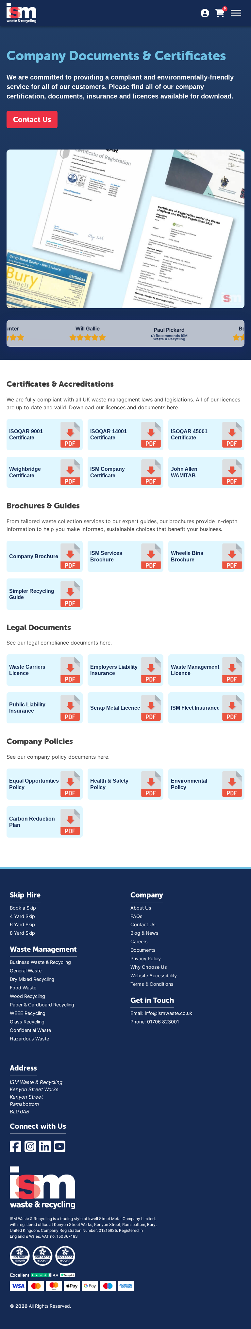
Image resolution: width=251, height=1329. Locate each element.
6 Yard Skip (22, 925)
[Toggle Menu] (236, 13)
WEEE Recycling (27, 1013)
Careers (139, 942)
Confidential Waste (30, 1030)
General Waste (26, 971)
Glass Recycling (27, 1022)
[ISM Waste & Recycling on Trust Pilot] (125, 1275)
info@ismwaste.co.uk (168, 1013)
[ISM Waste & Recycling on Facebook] (17, 1147)
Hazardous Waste (29, 1039)
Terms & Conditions (152, 984)
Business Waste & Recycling (40, 962)
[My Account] (205, 13)
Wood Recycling (27, 996)
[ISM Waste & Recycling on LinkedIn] (46, 1147)
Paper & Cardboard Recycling (42, 1005)
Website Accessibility (153, 976)
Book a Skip (23, 908)
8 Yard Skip (22, 933)
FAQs (136, 916)
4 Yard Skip (22, 916)
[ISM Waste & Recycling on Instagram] (32, 1147)
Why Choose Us (148, 967)
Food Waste (23, 988)
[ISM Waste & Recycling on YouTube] (61, 1147)
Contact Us (32, 119)
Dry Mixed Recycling (32, 979)
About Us (140, 908)
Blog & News (144, 933)
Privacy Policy (145, 959)
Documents (143, 950)
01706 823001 (163, 1022)
